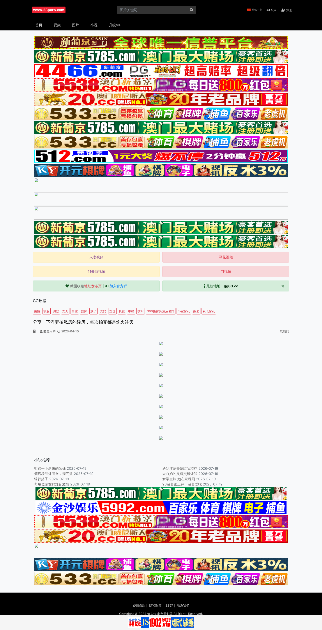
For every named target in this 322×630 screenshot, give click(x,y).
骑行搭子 (41, 479)
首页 (38, 25)
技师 (84, 311)
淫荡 (112, 311)
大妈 (103, 311)
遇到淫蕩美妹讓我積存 (179, 468)
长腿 (122, 311)
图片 (75, 25)
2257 (169, 605)
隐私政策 (155, 605)
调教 (56, 311)
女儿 (65, 311)
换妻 (196, 311)
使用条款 (139, 605)
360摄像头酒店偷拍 (160, 311)
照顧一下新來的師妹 (50, 468)
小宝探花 (184, 311)
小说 (93, 25)
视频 (57, 25)
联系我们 (183, 605)
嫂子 (93, 311)
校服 (46, 311)
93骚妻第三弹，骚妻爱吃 (182, 484)
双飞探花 (209, 311)
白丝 (75, 311)
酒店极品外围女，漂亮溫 (53, 473)
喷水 (141, 311)
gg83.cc (231, 286)
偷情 (37, 311)
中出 (131, 311)
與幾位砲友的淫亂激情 (51, 484)
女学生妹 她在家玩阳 (178, 479)
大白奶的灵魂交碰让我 (179, 473)
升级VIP (115, 25)
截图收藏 (86, 286)
